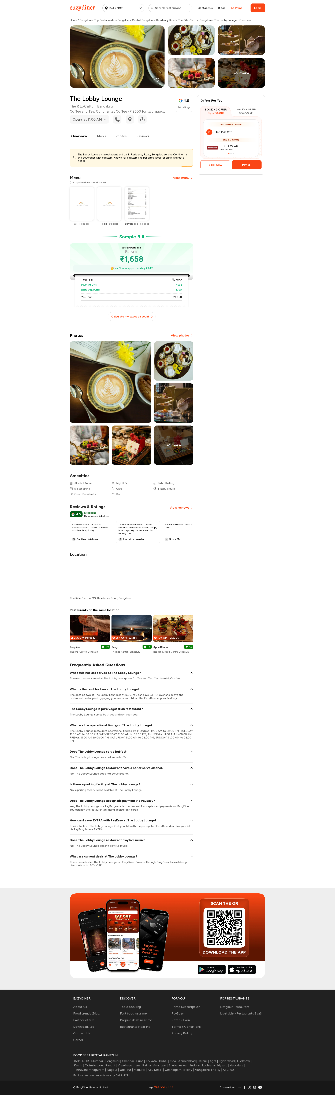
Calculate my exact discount (130, 316)
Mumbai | (98, 1061)
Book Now (215, 164)
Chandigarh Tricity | (179, 1070)
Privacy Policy (182, 1033)
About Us (80, 1007)
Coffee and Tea (82, 111)
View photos (180, 335)
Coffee (121, 111)
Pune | (140, 1061)
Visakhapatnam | (130, 1065)
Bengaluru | (113, 1061)
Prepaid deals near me (136, 1020)
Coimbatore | (95, 1065)
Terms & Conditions (186, 1027)
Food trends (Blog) (86, 1013)
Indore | (195, 1065)
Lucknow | (244, 1061)
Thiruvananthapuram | (90, 1070)
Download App (84, 1027)
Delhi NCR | (82, 1061)
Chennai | (129, 1061)
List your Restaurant (235, 1007)
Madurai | (140, 1070)
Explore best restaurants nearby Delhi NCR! (101, 1075)
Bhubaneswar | (179, 1065)
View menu (181, 178)
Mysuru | (223, 1065)
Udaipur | (126, 1070)
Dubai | (164, 1061)
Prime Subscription (186, 1007)
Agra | (214, 1061)
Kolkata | (152, 1061)
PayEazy (178, 1013)
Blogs (221, 8)
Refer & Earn (181, 1020)
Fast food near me (133, 1013)
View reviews (179, 508)
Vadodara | (237, 1065)
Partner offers (84, 1020)
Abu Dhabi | (156, 1070)
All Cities (228, 1069)
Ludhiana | (209, 1065)
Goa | (173, 1061)
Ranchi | (111, 1065)
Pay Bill (246, 164)
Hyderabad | (227, 1061)
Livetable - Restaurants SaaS (241, 1013)
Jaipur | (203, 1061)
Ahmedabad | (187, 1061)
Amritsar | (160, 1065)
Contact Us (205, 8)
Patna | (147, 1065)
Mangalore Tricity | (208, 1070)
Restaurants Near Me (135, 1027)
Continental (105, 111)
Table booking (130, 1007)
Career (78, 1040)
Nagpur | (113, 1070)
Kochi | (79, 1065)
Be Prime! (237, 8)
